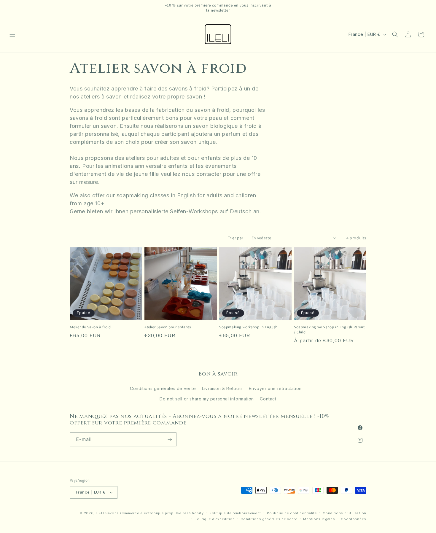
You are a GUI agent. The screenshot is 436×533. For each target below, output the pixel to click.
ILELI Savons (107, 513)
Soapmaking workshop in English (248, 327)
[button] (12, 34)
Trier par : (236, 238)
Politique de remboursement (235, 513)
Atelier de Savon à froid (90, 327)
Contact (268, 399)
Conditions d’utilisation (344, 513)
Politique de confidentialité (292, 513)
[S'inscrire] (169, 439)
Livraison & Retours (222, 388)
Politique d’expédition (215, 519)
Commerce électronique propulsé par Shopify (161, 513)
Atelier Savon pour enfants (167, 327)
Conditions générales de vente (163, 388)
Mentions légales (319, 519)
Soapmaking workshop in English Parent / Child (329, 330)
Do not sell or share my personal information (207, 399)
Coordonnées (353, 519)
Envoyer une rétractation (275, 388)
